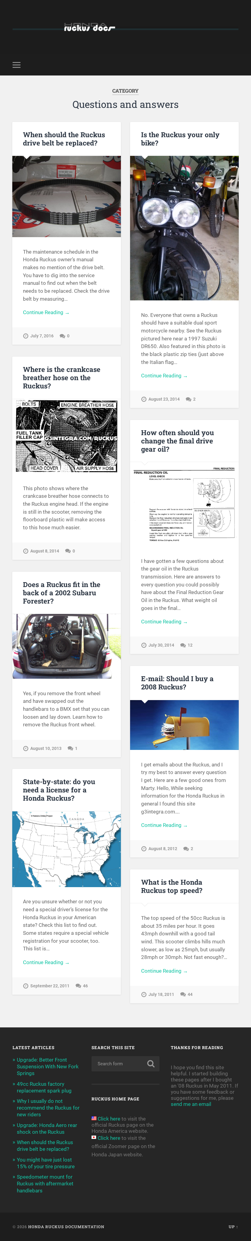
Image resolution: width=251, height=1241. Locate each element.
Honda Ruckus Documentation (66, 1226)
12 (190, 645)
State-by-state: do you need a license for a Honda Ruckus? (59, 789)
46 (85, 986)
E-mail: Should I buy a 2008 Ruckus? (177, 682)
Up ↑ (233, 1226)
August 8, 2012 (162, 848)
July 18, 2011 (161, 994)
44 (190, 994)
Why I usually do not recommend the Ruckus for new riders (48, 1108)
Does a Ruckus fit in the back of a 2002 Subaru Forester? (61, 592)
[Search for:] (125, 1063)
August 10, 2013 (46, 748)
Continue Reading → (46, 312)
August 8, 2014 (44, 551)
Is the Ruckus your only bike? (180, 138)
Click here (109, 1119)
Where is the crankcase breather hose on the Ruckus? (61, 377)
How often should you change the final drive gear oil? (177, 440)
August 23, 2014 (164, 399)
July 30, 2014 (161, 645)
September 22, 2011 (49, 986)
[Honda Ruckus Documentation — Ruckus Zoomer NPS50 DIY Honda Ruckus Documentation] (125, 27)
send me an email (191, 1104)
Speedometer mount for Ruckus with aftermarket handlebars (45, 1183)
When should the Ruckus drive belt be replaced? (64, 138)
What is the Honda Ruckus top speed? (171, 886)
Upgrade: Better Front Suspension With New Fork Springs (48, 1066)
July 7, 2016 (42, 336)
